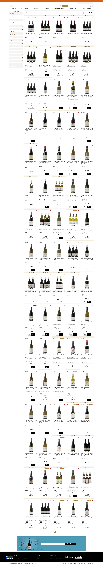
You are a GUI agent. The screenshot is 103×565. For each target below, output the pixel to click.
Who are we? (39, 555)
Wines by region (24, 8)
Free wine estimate (13, 555)
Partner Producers (27, 558)
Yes (42, 547)
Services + (46, 8)
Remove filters (16, 11)
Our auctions (35, 8)
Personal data (34, 563)
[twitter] (86, 557)
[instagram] (88, 557)
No (45, 547)
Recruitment (25, 555)
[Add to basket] (47, 75)
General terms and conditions (27, 563)
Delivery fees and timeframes (16, 558)
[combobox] (90, 3)
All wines (13, 8)
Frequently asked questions (56, 558)
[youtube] (89, 557)
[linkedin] (91, 557)
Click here (50, 2)
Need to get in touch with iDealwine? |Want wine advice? (51, 2)
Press (38, 558)
